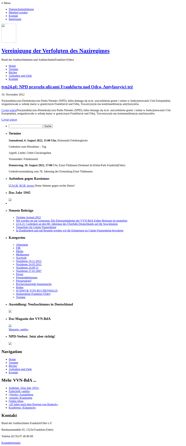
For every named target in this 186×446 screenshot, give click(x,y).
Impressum (15, 19)
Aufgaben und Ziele (20, 75)
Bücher (13, 72)
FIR (18, 248)
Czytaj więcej (9, 110)
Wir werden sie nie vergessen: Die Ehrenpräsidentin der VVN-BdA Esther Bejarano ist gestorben (71, 220)
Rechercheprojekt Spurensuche (34, 284)
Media (19, 251)
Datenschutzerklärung (21, 9)
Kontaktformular (11, 442)
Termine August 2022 (28, 217)
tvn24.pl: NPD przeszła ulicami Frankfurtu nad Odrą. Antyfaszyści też (67, 86)
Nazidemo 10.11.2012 (28, 261)
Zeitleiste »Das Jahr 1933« (24, 387)
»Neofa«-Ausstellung (21, 394)
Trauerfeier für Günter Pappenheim (36, 227)
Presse (19, 274)
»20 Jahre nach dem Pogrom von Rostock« (33, 404)
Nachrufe (21, 257)
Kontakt (13, 15)
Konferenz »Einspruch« (22, 407)
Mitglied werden (18, 12)
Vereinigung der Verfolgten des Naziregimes (55, 50)
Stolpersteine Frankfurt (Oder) (33, 293)
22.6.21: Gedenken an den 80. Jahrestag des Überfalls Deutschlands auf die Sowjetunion (67, 223)
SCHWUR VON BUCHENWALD (37, 290)
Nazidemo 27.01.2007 (29, 270)
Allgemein (22, 244)
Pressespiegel (23, 280)
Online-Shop (16, 401)
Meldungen (22, 254)
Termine (13, 69)
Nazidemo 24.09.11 (27, 267)
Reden (19, 287)
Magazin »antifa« (19, 329)
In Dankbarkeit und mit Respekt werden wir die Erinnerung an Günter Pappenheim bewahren (69, 230)
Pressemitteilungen (26, 277)
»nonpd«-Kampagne (20, 397)
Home (12, 65)
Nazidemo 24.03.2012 (29, 264)
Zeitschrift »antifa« (19, 391)
